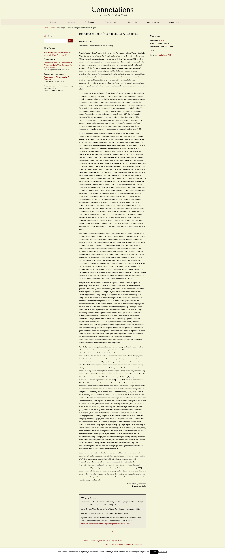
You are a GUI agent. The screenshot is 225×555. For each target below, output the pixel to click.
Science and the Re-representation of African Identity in (58, 65)
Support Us (132, 22)
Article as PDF (165, 55)
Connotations (112, 7)
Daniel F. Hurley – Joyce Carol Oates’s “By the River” (101, 541)
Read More (162, 552)
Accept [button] (154, 552)
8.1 (162, 40)
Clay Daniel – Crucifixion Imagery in (124, 544)
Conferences (90, 22)
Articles (53, 22)
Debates (71, 22)
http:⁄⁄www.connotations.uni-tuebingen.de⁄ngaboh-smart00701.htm (105, 524)
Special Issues (111, 22)
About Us (173, 22)
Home (46, 28)
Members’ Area (153, 22)
